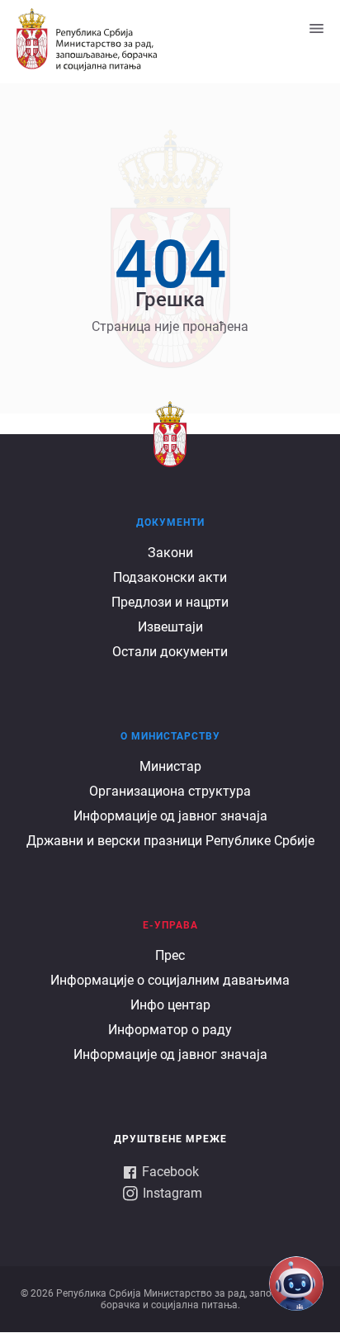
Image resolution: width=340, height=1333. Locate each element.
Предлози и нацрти (170, 602)
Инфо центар (170, 1005)
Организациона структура (170, 791)
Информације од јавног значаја (170, 816)
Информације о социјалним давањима (170, 980)
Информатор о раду (170, 1030)
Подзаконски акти (170, 577)
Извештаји (170, 627)
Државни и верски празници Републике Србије (170, 840)
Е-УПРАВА (170, 925)
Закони (170, 552)
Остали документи (170, 651)
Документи (170, 522)
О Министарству (170, 736)
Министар (170, 766)
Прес (170, 955)
